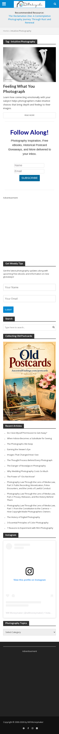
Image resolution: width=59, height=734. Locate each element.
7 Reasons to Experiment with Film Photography (30, 528)
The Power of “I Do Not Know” (21, 476)
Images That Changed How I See (23, 454)
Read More (29, 115)
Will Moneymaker (14, 613)
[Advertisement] (29, 228)
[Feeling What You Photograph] (29, 64)
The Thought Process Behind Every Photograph (29, 460)
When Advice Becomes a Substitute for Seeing (29, 438)
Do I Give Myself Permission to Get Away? (27, 432)
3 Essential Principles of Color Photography (27, 522)
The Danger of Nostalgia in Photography (26, 465)
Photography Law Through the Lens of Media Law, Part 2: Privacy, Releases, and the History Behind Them (31, 496)
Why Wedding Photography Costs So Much (27, 471)
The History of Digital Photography (23, 517)
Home (6, 31)
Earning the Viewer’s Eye (19, 449)
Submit (8, 309)
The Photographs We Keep (20, 443)
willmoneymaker (35, 613)
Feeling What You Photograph (19, 89)
